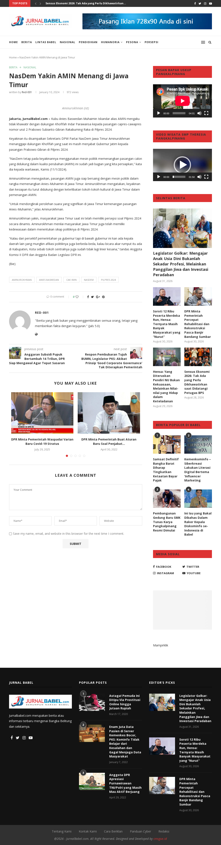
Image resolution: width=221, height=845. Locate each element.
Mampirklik (160, 645)
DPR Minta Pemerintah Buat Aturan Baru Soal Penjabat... (108, 441)
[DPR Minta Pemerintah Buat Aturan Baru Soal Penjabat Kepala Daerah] (109, 413)
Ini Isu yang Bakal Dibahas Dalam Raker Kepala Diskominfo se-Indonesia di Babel (198, 523)
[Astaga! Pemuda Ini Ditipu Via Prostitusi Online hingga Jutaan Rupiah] (92, 702)
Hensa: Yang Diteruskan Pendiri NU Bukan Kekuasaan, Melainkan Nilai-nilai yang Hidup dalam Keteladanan (166, 386)
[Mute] (199, 113)
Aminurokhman (22, 279)
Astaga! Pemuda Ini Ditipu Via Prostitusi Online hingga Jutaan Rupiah (124, 702)
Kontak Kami (88, 831)
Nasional (67, 42)
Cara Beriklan (113, 831)
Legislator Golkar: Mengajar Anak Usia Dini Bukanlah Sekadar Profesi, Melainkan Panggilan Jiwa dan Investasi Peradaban (180, 264)
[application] (182, 101)
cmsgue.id (160, 839)
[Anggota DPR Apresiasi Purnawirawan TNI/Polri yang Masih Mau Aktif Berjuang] (92, 781)
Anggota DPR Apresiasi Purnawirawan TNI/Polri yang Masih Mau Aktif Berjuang (125, 783)
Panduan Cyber (140, 831)
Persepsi (151, 42)
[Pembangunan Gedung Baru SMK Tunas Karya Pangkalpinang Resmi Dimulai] (167, 498)
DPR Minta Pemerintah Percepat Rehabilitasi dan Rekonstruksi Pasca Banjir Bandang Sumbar (197, 324)
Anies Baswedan (49, 279)
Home (13, 42)
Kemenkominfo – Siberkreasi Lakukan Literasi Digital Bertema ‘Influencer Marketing (197, 469)
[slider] (179, 177)
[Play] (158, 113)
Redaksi (163, 831)
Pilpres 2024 (108, 279)
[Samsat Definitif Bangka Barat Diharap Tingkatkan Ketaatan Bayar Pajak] (167, 444)
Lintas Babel (45, 42)
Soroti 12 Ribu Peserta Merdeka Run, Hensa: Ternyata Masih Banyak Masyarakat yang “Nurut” (166, 324)
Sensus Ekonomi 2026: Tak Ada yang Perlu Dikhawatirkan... (86, 3)
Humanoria (110, 42)
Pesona (132, 42)
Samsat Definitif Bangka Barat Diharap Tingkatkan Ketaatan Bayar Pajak (166, 469)
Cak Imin (71, 279)
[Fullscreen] (206, 113)
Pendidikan (88, 42)
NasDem (89, 279)
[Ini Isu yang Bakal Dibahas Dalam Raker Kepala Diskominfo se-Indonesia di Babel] (198, 498)
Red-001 (27, 92)
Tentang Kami (61, 831)
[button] (182, 165)
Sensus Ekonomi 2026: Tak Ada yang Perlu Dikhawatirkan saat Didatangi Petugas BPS (197, 382)
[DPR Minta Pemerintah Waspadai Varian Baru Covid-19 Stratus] (42, 413)
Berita (26, 42)
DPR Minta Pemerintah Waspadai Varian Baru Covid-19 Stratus (42, 441)
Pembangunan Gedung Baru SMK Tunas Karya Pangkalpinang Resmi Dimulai (166, 521)
